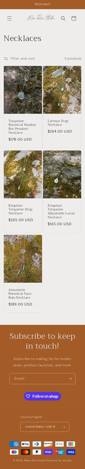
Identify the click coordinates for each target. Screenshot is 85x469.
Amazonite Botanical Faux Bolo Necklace (19, 294)
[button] (9, 18)
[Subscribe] (70, 378)
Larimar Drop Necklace (58, 123)
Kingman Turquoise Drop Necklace (20, 209)
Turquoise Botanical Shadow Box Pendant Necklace (22, 127)
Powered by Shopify (59, 460)
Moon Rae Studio (35, 460)
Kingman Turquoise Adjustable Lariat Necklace (61, 211)
